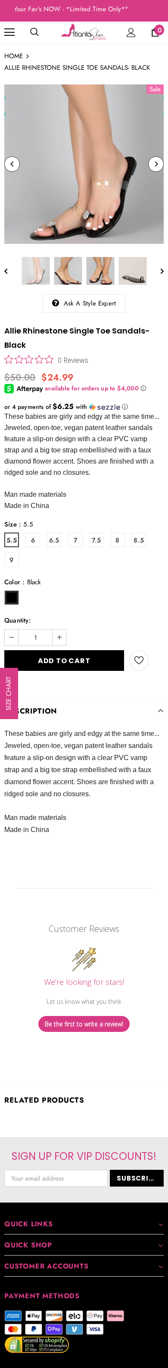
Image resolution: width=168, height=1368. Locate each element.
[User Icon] (131, 32)
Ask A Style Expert (90, 303)
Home (13, 56)
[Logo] (84, 31)
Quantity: (17, 620)
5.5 (11, 540)
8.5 (139, 540)
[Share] (156, 660)
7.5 (96, 540)
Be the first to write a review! (84, 1024)
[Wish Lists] (139, 660)
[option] (84, 164)
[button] (84, 406)
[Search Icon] (34, 32)
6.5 (54, 540)
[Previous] (12, 164)
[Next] (156, 164)
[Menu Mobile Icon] (9, 32)
